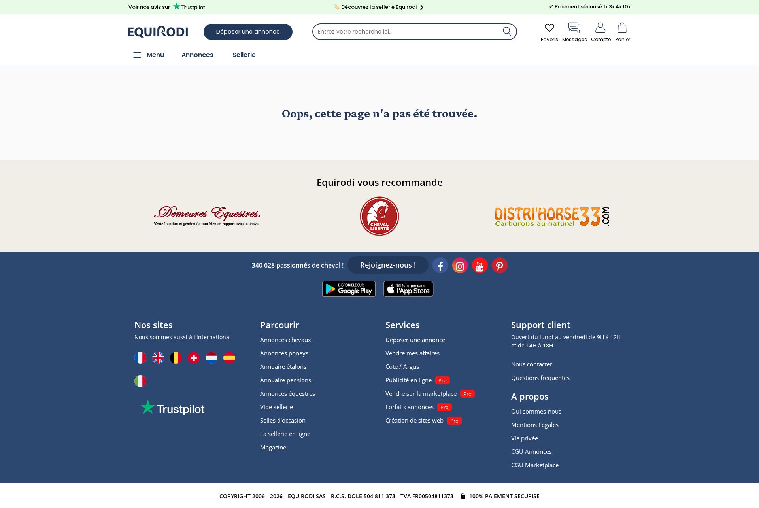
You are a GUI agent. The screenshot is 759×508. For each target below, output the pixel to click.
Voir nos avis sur (149, 7)
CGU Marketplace (535, 465)
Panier (623, 39)
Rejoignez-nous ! (388, 265)
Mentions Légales (535, 425)
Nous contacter (531, 364)
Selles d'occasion (283, 420)
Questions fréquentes (540, 377)
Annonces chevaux (285, 340)
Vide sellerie (276, 407)
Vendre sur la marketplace (421, 393)
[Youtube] (480, 266)
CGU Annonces (531, 451)
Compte (601, 39)
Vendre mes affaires (412, 353)
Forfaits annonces (409, 407)
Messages (574, 39)
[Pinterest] (500, 266)
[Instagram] (460, 266)
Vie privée (524, 438)
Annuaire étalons (283, 366)
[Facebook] (440, 266)
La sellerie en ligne (285, 434)
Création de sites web (414, 420)
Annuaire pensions (285, 380)
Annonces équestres (287, 393)
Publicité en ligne (408, 380)
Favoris (549, 39)
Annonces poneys (284, 353)
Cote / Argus (402, 366)
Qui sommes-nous (536, 411)
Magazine (273, 447)
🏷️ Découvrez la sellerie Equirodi (379, 7)
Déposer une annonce (248, 32)
